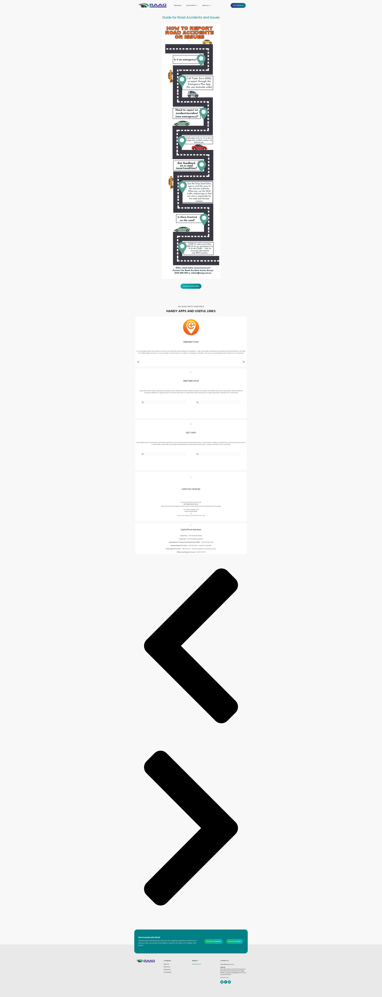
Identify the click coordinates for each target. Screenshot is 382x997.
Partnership (167, 969)
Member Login (224, 977)
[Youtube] (229, 982)
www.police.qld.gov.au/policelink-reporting (191, 515)
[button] (191, 646)
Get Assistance (196, 964)
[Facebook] (222, 982)
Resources (177, 5)
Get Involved (190, 5)
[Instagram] (225, 982)
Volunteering (167, 972)
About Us (205, 5)
